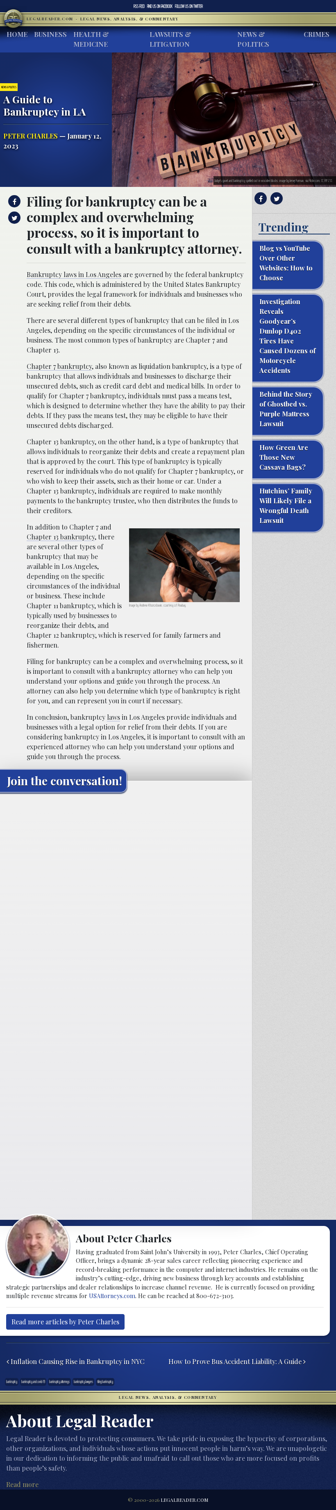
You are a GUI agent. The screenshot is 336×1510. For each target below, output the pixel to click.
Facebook (160, 6)
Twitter (189, 6)
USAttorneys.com (112, 1296)
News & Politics (253, 39)
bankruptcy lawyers (83, 1382)
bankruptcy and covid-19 (33, 1382)
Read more (22, 1484)
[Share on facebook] (13, 201)
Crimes (316, 34)
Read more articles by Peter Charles (65, 1321)
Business (50, 34)
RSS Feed (139, 6)
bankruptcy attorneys (59, 1382)
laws (113, 717)
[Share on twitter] (13, 217)
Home (17, 34)
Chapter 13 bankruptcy (61, 536)
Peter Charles (30, 136)
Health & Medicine (91, 39)
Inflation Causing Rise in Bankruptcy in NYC (77, 1361)
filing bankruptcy (105, 1382)
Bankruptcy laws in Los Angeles (74, 274)
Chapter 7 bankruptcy (59, 366)
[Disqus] (126, 901)
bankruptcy (11, 1382)
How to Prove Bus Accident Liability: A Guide (235, 1361)
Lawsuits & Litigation (170, 39)
